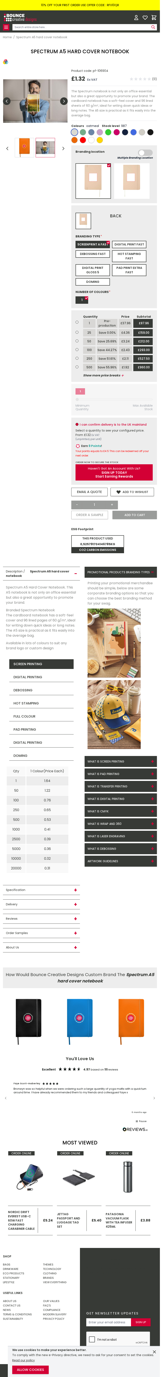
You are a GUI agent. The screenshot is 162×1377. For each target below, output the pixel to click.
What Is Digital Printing (106, 799)
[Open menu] (6, 27)
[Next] (63, 148)
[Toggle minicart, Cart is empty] (154, 17)
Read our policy (23, 1360)
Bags (6, 1265)
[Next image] (64, 101)
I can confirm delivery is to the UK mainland (113, 424)
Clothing (50, 1273)
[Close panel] (154, 1351)
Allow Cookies (30, 1369)
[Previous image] (7, 101)
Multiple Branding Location (135, 157)
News (7, 1310)
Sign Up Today (114, 473)
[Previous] (7, 148)
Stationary (11, 1278)
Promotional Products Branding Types (119, 572)
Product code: (82, 71)
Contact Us (11, 1305)
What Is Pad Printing (103, 774)
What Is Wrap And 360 (105, 824)
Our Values (51, 1301)
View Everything (54, 1282)
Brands (48, 1278)
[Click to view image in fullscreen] (35, 101)
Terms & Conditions (17, 1314)
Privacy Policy (53, 1319)
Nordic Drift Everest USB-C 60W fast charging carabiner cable (21, 1220)
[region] (80, 1098)
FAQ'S (47, 1305)
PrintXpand (113, 1273)
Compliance (52, 1310)
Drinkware (11, 1269)
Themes (48, 1265)
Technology (52, 1269)
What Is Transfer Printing (107, 786)
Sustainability (13, 1319)
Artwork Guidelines (103, 861)
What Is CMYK (98, 811)
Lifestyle (9, 1282)
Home (7, 37)
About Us (9, 1301)
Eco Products (13, 1273)
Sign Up (141, 1322)
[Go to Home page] (20, 18)
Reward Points (115, 1261)
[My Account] (136, 17)
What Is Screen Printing (106, 761)
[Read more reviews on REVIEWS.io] (135, 1129)
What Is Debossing (102, 849)
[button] (143, 79)
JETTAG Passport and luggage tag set (68, 1220)
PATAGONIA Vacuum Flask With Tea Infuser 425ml (119, 1220)
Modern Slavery (54, 1314)
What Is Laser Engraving (106, 836)
